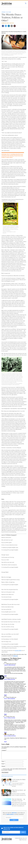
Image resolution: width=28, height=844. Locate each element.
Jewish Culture (6, 12)
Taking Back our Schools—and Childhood (18, 790)
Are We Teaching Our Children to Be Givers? (18, 780)
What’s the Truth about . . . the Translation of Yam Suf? (18, 800)
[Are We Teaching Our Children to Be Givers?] (6, 782)
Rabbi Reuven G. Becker (7, 23)
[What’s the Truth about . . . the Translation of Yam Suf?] (6, 801)
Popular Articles (7, 776)
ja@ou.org (15, 655)
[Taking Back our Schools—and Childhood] (6, 792)
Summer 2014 (18, 650)
